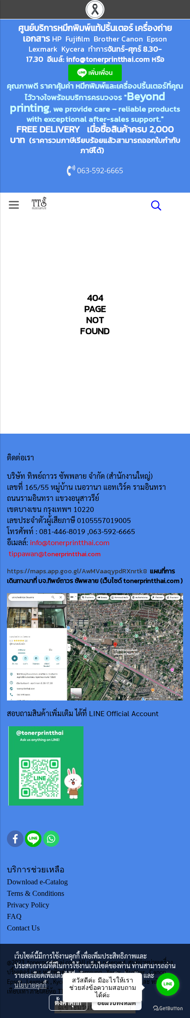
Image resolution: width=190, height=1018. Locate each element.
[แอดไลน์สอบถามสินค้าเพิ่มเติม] (45, 765)
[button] (153, 205)
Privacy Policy (28, 905)
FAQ (14, 916)
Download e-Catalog (37, 882)
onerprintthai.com (74, 554)
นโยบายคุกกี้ (30, 985)
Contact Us (23, 928)
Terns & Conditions (35, 893)
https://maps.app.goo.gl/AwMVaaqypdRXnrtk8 (77, 571)
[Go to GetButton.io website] (168, 1009)
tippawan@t (28, 553)
